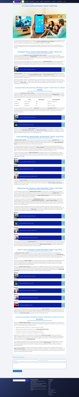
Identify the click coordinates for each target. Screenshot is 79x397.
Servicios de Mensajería (52, 392)
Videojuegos (59, 1)
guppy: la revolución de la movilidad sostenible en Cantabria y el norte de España (38, 384)
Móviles (27, 1)
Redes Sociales (47, 1)
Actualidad (32, 1)
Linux (64, 1)
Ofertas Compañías (51, 389)
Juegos (49, 386)
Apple (41, 1)
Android (37, 1)
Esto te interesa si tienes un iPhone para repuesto (39, 385)
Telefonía (54, 1)
